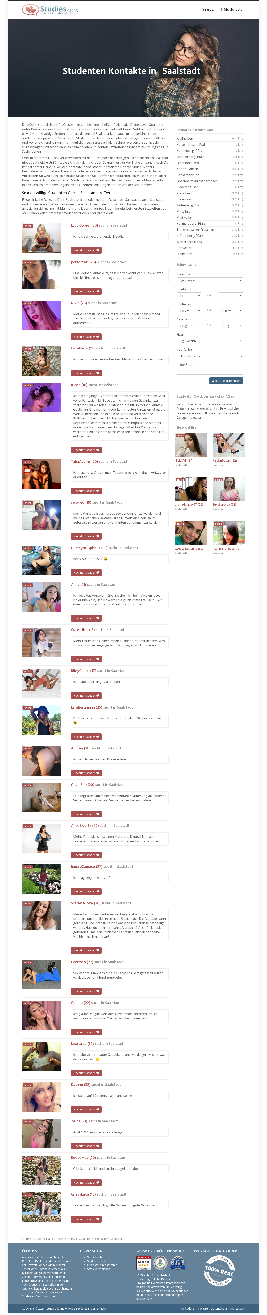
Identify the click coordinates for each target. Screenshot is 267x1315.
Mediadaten (187, 1308)
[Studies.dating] (50, 10)
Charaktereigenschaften (102, 1265)
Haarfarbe (184, 349)
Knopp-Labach (210, 169)
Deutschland (45, 1239)
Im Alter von (185, 289)
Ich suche (183, 274)
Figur (180, 334)
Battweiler (210, 248)
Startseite (208, 9)
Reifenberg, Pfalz (210, 205)
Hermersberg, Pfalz (210, 223)
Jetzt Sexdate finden (227, 381)
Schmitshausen (210, 163)
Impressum (237, 1308)
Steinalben (210, 254)
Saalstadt (121, 225)
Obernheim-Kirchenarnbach (210, 181)
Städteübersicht (231, 9)
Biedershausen (210, 187)
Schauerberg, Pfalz (210, 157)
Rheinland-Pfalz (65, 1239)
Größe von (184, 304)
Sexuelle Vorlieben (98, 1269)
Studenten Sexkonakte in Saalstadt (100, 1239)
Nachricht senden (84, 250)
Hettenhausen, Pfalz (210, 144)
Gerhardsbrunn (210, 175)
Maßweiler (210, 217)
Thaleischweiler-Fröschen (210, 229)
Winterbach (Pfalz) (210, 242)
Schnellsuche (95, 1257)
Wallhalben (210, 138)
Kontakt (203, 1308)
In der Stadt (185, 364)
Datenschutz (219, 1308)
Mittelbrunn (210, 211)
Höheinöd (210, 199)
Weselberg (210, 193)
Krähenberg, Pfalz (210, 235)
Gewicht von (185, 319)
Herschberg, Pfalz (210, 150)
